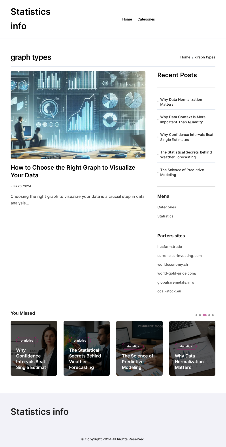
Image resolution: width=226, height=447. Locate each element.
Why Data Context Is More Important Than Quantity (183, 119)
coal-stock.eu (169, 291)
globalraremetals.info (175, 282)
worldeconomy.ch (172, 264)
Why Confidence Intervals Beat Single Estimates (187, 137)
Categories (146, 19)
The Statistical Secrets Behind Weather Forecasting (186, 154)
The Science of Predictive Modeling (182, 172)
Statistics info (40, 411)
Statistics (165, 216)
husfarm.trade (169, 246)
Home (127, 19)
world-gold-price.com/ (176, 273)
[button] (208, 347)
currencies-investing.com (179, 255)
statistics (27, 340)
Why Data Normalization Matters (181, 102)
